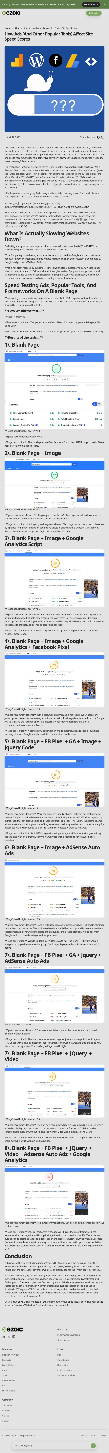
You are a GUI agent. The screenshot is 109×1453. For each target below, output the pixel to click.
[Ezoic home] (11, 13)
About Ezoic (7, 1405)
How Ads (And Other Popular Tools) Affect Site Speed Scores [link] (51, 28)
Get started (93, 13)
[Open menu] (105, 13)
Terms (93, 1435)
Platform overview (10, 1354)
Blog (17, 28)
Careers (5, 1415)
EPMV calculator (64, 1370)
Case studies (63, 1360)
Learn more (89, 4)
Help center (62, 1365)
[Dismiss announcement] (105, 4)
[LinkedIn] (13, 1336)
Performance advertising (68, 1334)
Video (4, 1375)
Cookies (103, 1435)
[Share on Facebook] (98, 137)
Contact (5, 1421)
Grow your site (64, 1340)
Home (7, 28)
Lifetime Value (8, 1390)
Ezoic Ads (6, 1360)
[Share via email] (102, 137)
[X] (8, 1336)
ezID (4, 1385)
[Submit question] (93, 1445)
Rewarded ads (8, 1380)
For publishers (8, 1365)
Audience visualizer (66, 1375)
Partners (6, 1410)
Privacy (84, 1435)
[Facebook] (3, 1336)
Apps (4, 1370)
